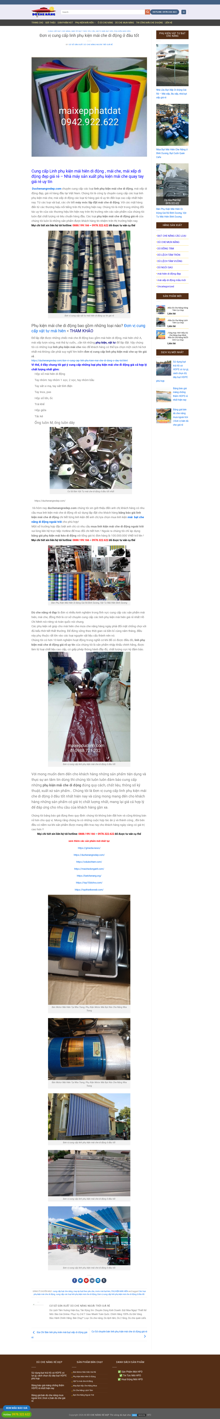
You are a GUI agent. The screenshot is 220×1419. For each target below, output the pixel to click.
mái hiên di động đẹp (169, 273)
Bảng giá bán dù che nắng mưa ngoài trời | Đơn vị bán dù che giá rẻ (48, 1398)
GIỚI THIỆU (50, 22)
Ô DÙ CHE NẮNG (105, 22)
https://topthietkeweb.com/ (89, 889)
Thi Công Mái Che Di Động (149, 22)
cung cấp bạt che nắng (59, 31)
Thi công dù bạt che (120, 1415)
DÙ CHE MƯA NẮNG (124, 22)
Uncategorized (165, 286)
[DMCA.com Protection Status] (138, 1415)
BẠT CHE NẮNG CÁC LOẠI (171, 235)
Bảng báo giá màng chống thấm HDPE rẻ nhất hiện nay (47, 1387)
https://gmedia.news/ (89, 848)
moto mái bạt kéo (104, 31)
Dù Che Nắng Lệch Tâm (83, 1390)
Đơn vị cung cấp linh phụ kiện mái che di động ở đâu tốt (120, 1294)
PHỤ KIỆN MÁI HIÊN (84, 22)
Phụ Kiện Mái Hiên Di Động (84, 1376)
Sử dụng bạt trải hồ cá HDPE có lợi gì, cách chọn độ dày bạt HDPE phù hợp (49, 1375)
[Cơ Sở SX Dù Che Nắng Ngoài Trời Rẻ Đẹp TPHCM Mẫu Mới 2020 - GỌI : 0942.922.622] (43, 12)
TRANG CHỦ (37, 22)
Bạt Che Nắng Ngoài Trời (83, 1395)
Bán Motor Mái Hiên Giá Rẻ (84, 1372)
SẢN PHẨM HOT (65, 22)
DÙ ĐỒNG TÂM (165, 248)
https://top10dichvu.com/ (89, 882)
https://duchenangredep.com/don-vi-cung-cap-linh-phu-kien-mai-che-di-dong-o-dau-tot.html (79, 360)
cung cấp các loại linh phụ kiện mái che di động (76, 1294)
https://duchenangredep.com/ (89, 855)
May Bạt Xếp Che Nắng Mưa (85, 1386)
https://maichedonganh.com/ (89, 868)
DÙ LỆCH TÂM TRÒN (168, 254)
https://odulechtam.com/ (89, 861)
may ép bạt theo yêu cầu (83, 31)
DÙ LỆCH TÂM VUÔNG (169, 261)
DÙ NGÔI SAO (165, 267)
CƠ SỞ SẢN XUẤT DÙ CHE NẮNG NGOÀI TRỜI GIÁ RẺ (91, 45)
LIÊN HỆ (168, 22)
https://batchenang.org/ (89, 875)
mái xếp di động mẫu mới (171, 280)
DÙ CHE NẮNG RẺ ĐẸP (98, 1415)
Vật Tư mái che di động (83, 1381)
